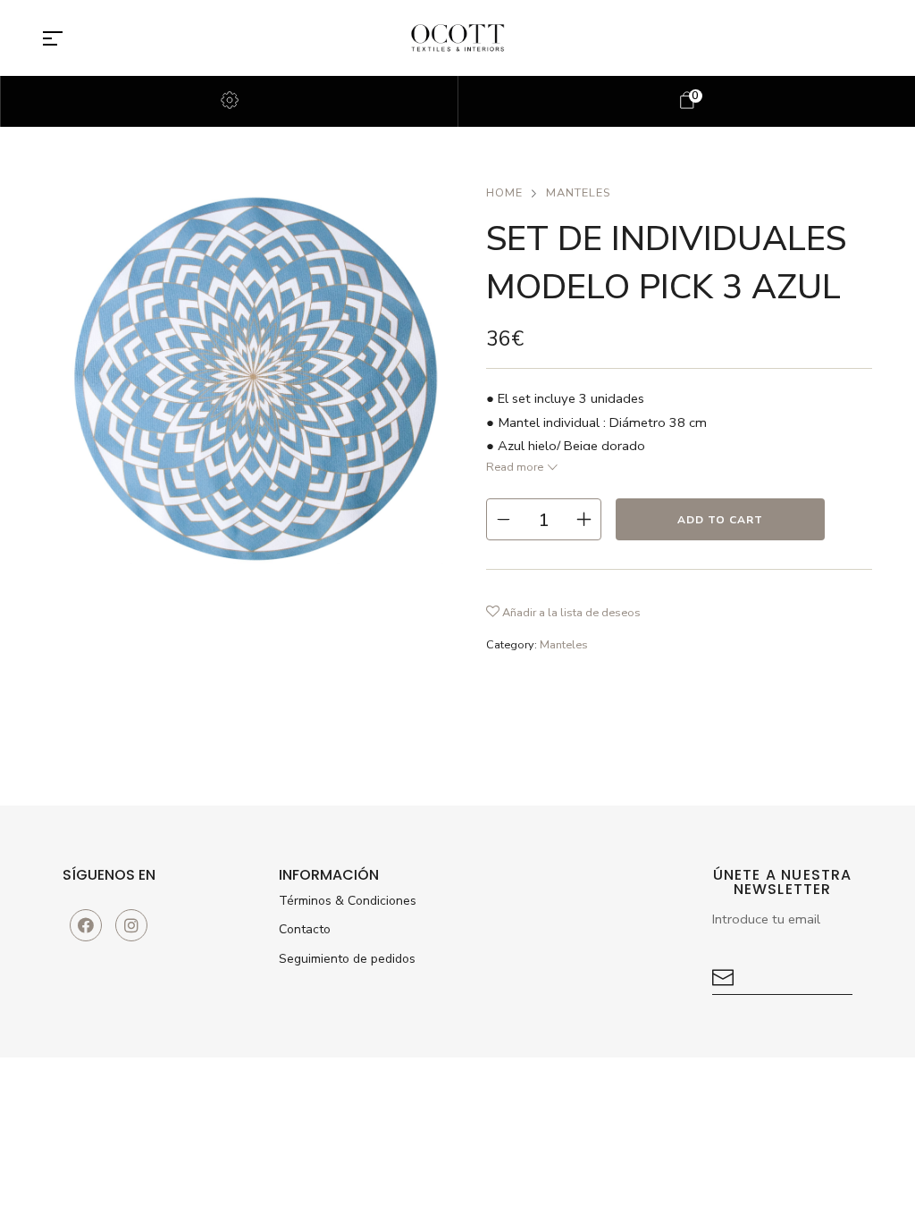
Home (504, 193)
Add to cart (720, 520)
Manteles (578, 193)
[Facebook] (86, 925)
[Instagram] (131, 925)
